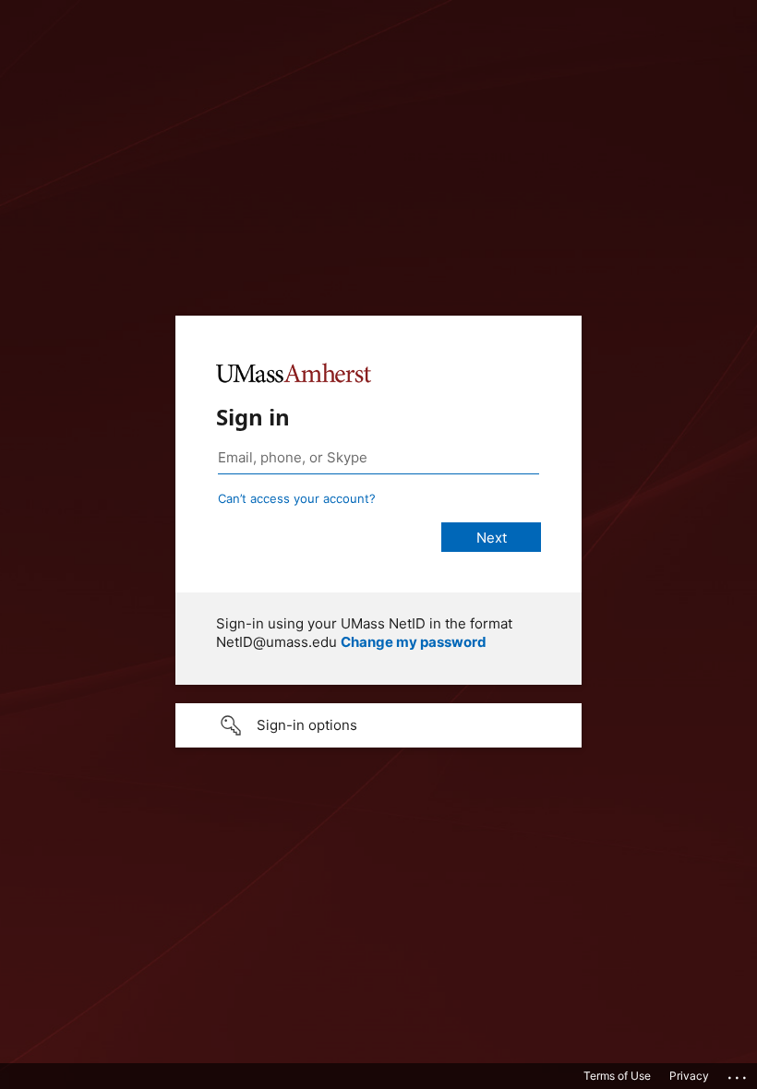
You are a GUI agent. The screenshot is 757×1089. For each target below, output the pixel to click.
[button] (378, 725)
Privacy (689, 1076)
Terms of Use (617, 1076)
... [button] (738, 1073)
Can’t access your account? (297, 498)
